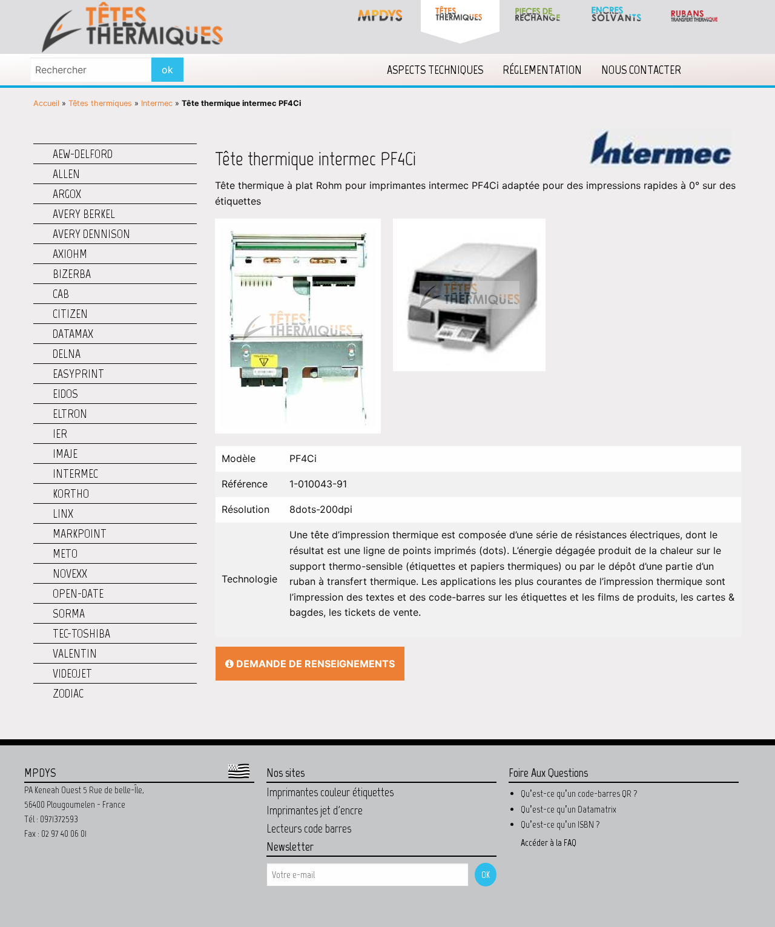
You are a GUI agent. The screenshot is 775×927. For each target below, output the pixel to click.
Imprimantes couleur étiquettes (330, 792)
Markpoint (80, 533)
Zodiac (68, 693)
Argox (67, 193)
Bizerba (72, 273)
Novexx (70, 573)
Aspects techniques (435, 69)
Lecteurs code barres (308, 828)
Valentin (75, 653)
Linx (63, 513)
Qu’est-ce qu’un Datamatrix (568, 809)
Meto (65, 553)
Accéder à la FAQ (548, 842)
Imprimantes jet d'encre (314, 810)
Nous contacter (641, 69)
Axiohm (70, 253)
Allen (66, 174)
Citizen (70, 313)
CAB (61, 293)
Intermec (157, 103)
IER (60, 433)
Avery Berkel (84, 213)
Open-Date (78, 593)
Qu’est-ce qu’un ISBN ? (560, 824)
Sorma (69, 613)
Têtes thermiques (100, 103)
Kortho (71, 493)
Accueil (46, 103)
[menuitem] (435, 69)
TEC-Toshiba (81, 633)
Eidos (65, 393)
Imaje (65, 453)
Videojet (72, 673)
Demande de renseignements (314, 664)
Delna (67, 353)
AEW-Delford (83, 154)
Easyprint (78, 373)
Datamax (73, 333)
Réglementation (542, 69)
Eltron (70, 413)
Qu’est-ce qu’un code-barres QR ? (579, 793)
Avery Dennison (91, 233)
